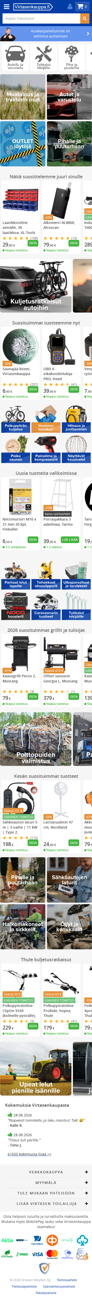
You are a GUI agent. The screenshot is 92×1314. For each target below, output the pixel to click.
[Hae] (84, 18)
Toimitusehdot (67, 1280)
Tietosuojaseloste (24, 1286)
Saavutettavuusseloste (59, 1286)
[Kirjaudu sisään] (69, 6)
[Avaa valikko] (5, 6)
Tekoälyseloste (46, 1293)
